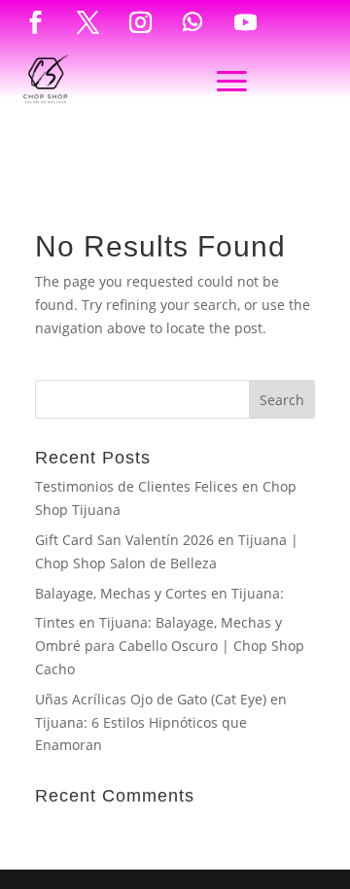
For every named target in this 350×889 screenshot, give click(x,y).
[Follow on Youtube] (245, 22)
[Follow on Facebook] (35, 22)
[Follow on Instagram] (140, 22)
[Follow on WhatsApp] (192, 22)
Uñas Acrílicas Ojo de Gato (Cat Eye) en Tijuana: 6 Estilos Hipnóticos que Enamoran (161, 722)
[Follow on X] (87, 22)
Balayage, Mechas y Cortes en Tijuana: (159, 593)
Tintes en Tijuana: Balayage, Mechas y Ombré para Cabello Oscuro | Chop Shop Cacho (169, 645)
